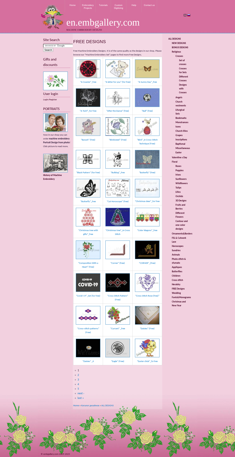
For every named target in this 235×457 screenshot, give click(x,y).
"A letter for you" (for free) (118, 82)
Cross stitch (177, 280)
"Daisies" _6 (88, 361)
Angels (179, 97)
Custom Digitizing (118, 6)
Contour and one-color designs (182, 225)
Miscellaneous (183, 148)
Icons (178, 127)
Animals (176, 255)
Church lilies (182, 131)
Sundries (176, 250)
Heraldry (176, 284)
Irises (178, 175)
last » (81, 398)
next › (81, 393)
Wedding (176, 293)
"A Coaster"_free (88, 82)
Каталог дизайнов (90, 405)
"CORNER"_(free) (147, 263)
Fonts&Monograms (181, 297)
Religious (176, 52)
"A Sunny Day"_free (147, 82)
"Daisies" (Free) (147, 329)
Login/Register (50, 100)
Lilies (178, 192)
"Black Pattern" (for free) (88, 172)
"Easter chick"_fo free (147, 361)
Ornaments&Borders (182, 234)
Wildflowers (182, 183)
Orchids (179, 196)
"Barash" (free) (88, 140)
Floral (174, 162)
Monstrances (182, 122)
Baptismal (180, 144)
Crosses (179, 56)
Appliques (177, 267)
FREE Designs (178, 289)
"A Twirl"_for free (88, 111)
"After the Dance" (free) (117, 111)
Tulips (178, 188)
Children (176, 276)
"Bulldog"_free (118, 172)
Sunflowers (181, 179)
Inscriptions (181, 140)
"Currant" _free (117, 329)
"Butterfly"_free (88, 201)
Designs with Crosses (183, 89)
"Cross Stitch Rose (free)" (147, 296)
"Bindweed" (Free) (118, 140)
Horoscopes (177, 246)
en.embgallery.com (103, 22)
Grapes (179, 135)
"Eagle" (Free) (117, 361)
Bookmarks (181, 118)
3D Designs (181, 201)
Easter (179, 153)
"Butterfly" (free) (147, 172)
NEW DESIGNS (179, 43)
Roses (178, 166)
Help (134, 5)
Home (73, 5)
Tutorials (103, 5)
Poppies (180, 170)
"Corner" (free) (117, 263)
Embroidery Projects (88, 6)
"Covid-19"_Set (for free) (88, 296)
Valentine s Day (179, 157)
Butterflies (177, 271)
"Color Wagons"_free (147, 230)
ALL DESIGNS (107, 405)
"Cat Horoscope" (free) (118, 201)
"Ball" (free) (147, 111)
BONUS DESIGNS (180, 47)
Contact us (149, 5)
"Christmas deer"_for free (147, 201)
